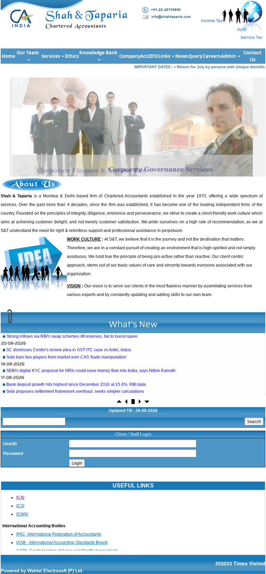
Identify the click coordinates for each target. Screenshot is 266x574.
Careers (211, 56)
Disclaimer (133, 557)
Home (8, 56)
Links (164, 56)
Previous (24, 132)
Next (239, 132)
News (181, 56)
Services (51, 56)
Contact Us (252, 56)
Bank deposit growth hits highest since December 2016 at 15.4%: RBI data (76, 377)
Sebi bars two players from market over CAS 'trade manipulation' (66, 350)
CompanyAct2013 (138, 56)
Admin (229, 56)
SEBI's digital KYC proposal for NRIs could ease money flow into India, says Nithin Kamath (91, 363)
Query (195, 56)
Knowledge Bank (98, 53)
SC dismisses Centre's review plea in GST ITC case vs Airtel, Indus (68, 343)
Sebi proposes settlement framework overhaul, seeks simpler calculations (75, 384)
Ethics (72, 56)
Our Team (28, 53)
